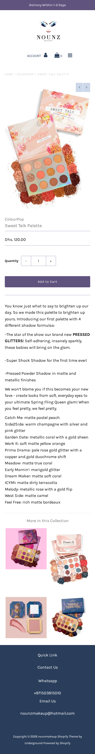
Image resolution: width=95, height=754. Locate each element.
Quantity (11, 261)
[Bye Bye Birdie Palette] (26, 568)
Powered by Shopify (56, 743)
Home (9, 74)
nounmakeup (47, 736)
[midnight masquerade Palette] (68, 636)
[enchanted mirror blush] (26, 636)
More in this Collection (48, 520)
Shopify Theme (68, 736)
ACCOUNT (34, 56)
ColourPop (25, 74)
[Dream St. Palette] (68, 588)
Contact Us (47, 667)
